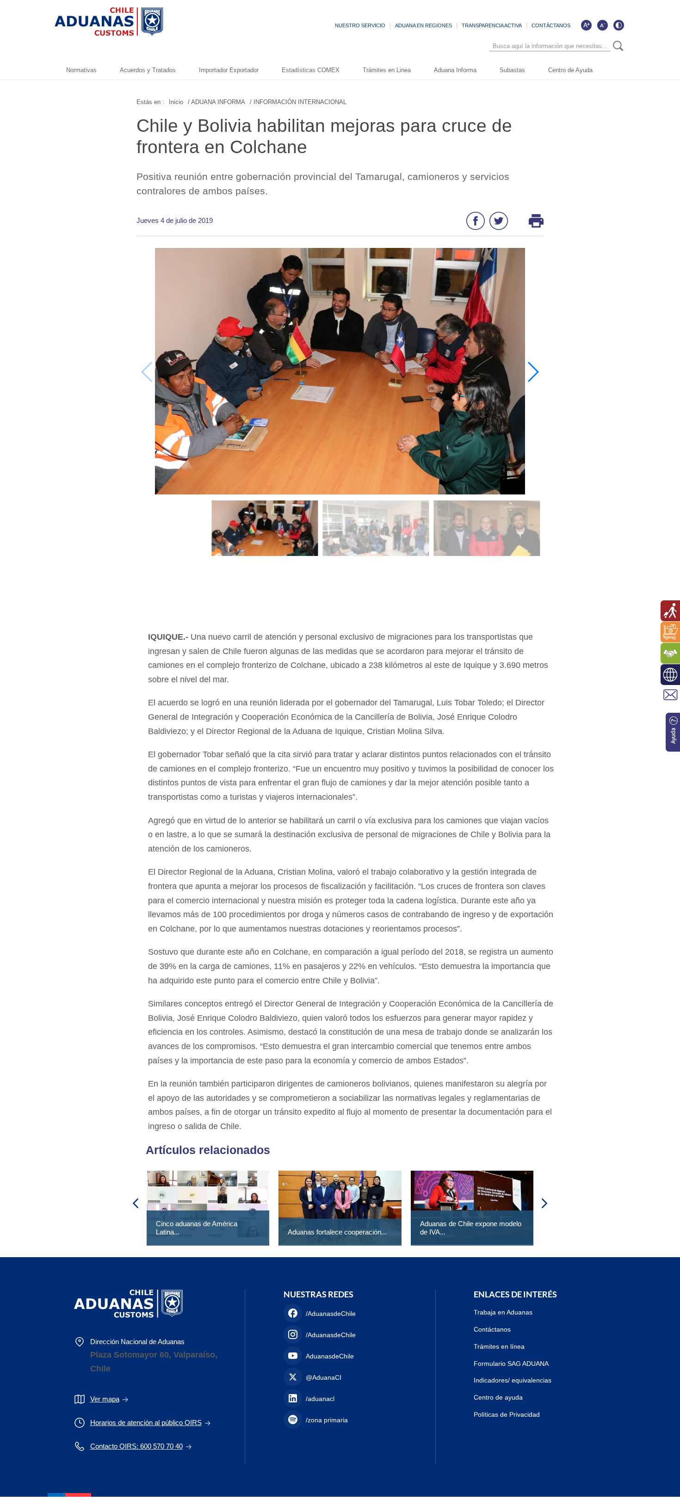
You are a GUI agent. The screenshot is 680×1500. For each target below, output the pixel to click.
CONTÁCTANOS (551, 25)
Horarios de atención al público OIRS (146, 1422)
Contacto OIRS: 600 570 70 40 (136, 1446)
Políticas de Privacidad (507, 1414)
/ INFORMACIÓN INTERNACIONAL (298, 102)
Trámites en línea (499, 1346)
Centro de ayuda (498, 1397)
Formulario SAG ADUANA (511, 1363)
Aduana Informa (455, 70)
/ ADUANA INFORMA (216, 102)
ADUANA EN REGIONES (423, 25)
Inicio (176, 102)
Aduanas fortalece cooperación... (337, 1232)
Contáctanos (492, 1329)
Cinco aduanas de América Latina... (196, 1228)
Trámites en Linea (387, 70)
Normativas (81, 70)
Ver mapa (104, 1399)
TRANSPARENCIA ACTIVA (492, 25)
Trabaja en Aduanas (503, 1312)
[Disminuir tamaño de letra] (602, 25)
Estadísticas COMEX (311, 70)
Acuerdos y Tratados (148, 70)
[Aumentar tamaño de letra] (586, 25)
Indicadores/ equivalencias (512, 1380)
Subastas (512, 70)
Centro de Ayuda (570, 70)
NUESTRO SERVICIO (360, 25)
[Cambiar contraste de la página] (618, 25)
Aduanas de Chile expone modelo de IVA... (470, 1228)
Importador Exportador (229, 70)
